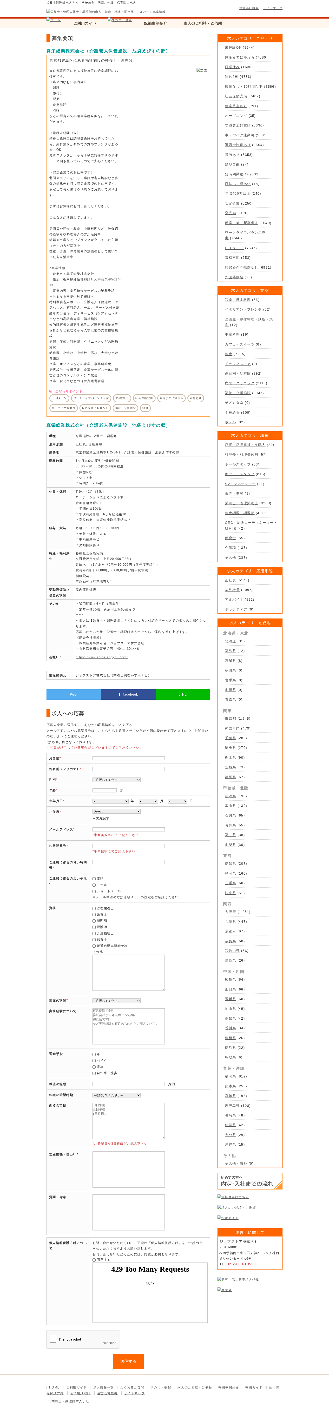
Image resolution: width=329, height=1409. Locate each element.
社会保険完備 (236, 96)
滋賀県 (230, 960)
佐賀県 (230, 1125)
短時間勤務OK (237, 174)
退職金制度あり (238, 145)
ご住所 (54, 812)
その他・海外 (236, 1163)
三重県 (230, 883)
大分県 (230, 1135)
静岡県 (230, 873)
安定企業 (232, 203)
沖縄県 (230, 1144)
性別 (52, 779)
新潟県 (230, 796)
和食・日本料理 (238, 300)
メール (102, 885)
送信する (128, 1361)
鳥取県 (230, 1057)
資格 (52, 908)
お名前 (54, 758)
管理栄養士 (105, 908)
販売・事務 (234, 493)
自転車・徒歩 (107, 1073)
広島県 (230, 979)
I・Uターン (234, 248)
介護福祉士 (105, 933)
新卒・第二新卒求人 (241, 223)
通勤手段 (56, 1054)
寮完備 (230, 213)
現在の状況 (57, 1000)
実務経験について (63, 1011)
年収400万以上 (237, 193)
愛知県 (230, 863)
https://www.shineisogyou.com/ (102, 657)
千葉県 (230, 738)
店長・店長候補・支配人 (245, 445)
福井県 (230, 835)
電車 (100, 1067)
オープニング (236, 116)
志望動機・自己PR (63, 1154)
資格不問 (232, 257)
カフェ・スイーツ (239, 344)
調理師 (102, 921)
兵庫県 (230, 922)
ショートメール (109, 891)
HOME (54, 1387)
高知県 (230, 1018)
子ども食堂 (234, 403)
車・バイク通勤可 (239, 135)
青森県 (230, 699)
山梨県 (230, 845)
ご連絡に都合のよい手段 (68, 878)
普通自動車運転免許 (112, 946)
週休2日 (231, 77)
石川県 (230, 815)
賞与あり (232, 155)
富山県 (230, 806)
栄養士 (102, 914)
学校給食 (232, 412)
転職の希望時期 (61, 1095)
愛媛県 (230, 999)
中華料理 (232, 334)
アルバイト (234, 599)
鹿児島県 (232, 1106)
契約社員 (232, 590)
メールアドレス (61, 829)
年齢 (52, 790)
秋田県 (230, 670)
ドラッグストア (238, 364)
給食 (228, 354)
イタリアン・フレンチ (243, 309)
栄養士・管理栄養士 (241, 503)
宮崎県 (230, 1096)
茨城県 (230, 767)
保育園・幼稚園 (238, 373)
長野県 (230, 825)
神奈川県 (232, 728)
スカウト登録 (161, 1387)
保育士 (102, 939)
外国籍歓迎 (234, 277)
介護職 (230, 548)
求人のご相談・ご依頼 (195, 1387)
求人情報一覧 (103, 1387)
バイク (102, 1060)
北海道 (230, 641)
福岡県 (230, 1076)
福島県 (230, 651)
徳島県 (230, 1048)
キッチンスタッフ (239, 474)
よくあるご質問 (132, 1387)
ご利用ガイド (76, 1387)
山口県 (230, 989)
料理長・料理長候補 (241, 454)
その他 (230, 557)
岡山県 (230, 1008)
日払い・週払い (238, 184)
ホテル (230, 422)
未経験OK (233, 47)
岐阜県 (230, 893)
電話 (100, 878)
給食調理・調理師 (239, 513)
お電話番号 (57, 846)
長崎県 (230, 1115)
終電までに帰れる (239, 57)
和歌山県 (232, 951)
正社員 (230, 580)
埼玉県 (230, 748)
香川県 (230, 1028)
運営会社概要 (249, 8)
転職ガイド (254, 1387)
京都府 (230, 931)
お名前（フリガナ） (64, 769)
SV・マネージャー (240, 484)
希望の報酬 (57, 1084)
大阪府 (230, 912)
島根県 (230, 1038)
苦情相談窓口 (80, 1393)
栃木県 (230, 757)
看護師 (102, 927)
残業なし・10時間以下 (244, 86)
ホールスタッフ (238, 464)
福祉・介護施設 (238, 393)
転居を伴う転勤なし (241, 267)
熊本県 (230, 1086)
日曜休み (232, 67)
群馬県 (230, 777)
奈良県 (230, 941)
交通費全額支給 (238, 125)
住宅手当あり (236, 106)
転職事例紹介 (228, 1387)
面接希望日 (57, 1105)
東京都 (230, 718)
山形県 (230, 690)
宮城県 (230, 661)
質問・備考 (57, 1197)
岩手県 (230, 680)
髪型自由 (232, 164)
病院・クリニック (239, 383)
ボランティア (236, 609)
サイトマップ (273, 8)
